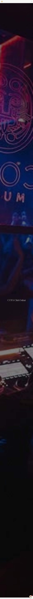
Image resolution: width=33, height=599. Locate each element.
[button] (24, 1)
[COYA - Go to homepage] (2, 1)
